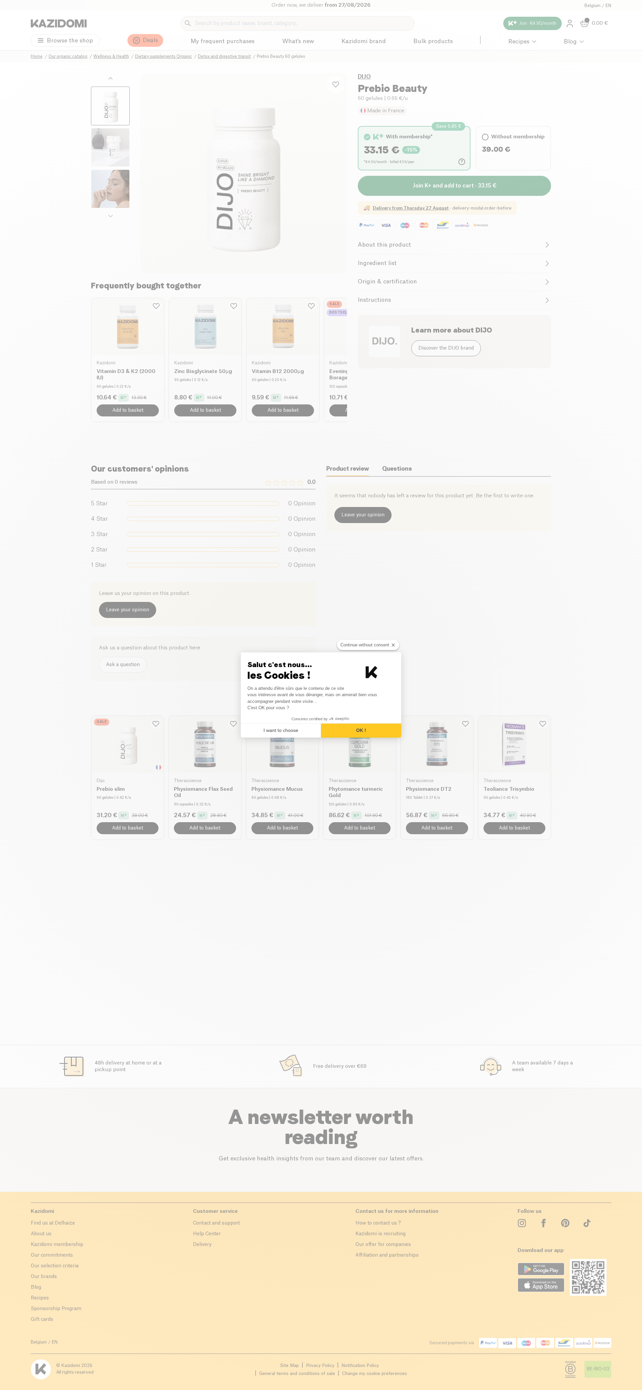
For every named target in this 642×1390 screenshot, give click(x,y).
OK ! (361, 730)
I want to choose (280, 730)
